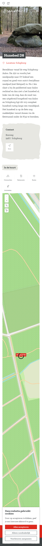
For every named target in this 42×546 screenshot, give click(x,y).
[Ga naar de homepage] (12, 10)
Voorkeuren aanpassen (21, 538)
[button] (21, 356)
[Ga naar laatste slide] (2, 33)
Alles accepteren (21, 527)
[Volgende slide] (39, 33)
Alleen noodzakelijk (21, 533)
